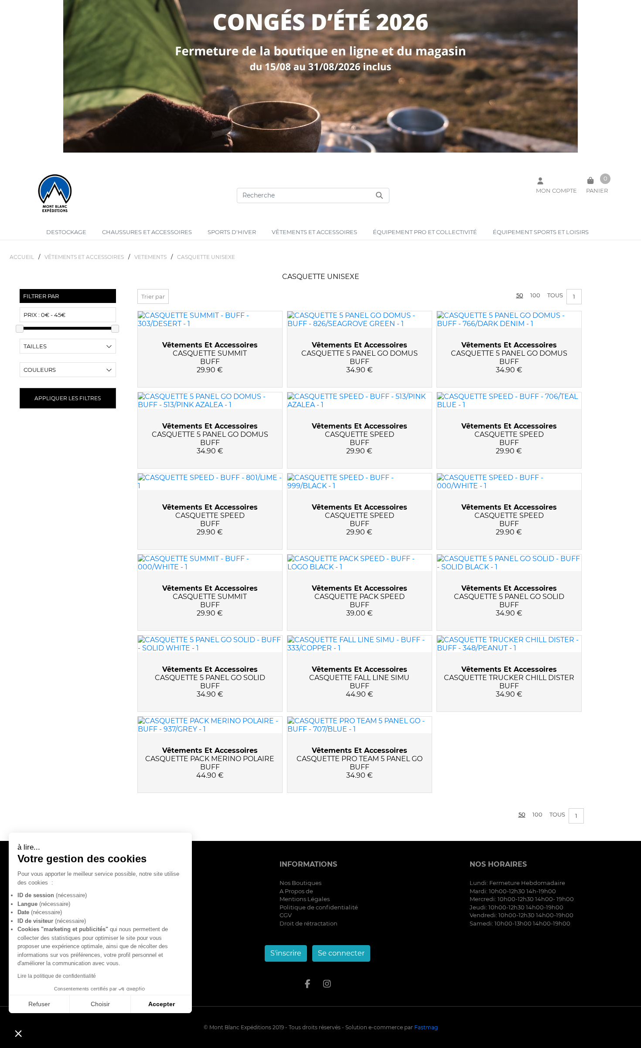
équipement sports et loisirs (541, 231)
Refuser (39, 1003)
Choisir (100, 1003)
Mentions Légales (305, 898)
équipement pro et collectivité (425, 231)
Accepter (161, 1003)
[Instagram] (327, 984)
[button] (18, 1033)
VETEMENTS (150, 257)
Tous (555, 295)
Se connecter (341, 953)
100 (535, 295)
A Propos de (296, 891)
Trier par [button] (153, 296)
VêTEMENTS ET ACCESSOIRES (84, 257)
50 (519, 295)
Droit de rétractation (309, 923)
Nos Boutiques (300, 882)
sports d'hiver (232, 231)
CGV (286, 915)
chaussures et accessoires (147, 231)
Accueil (22, 257)
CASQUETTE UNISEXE (206, 257)
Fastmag (426, 1027)
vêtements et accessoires (314, 231)
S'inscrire (285, 953)
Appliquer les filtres (67, 398)
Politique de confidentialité (319, 907)
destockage (66, 231)
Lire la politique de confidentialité (56, 976)
